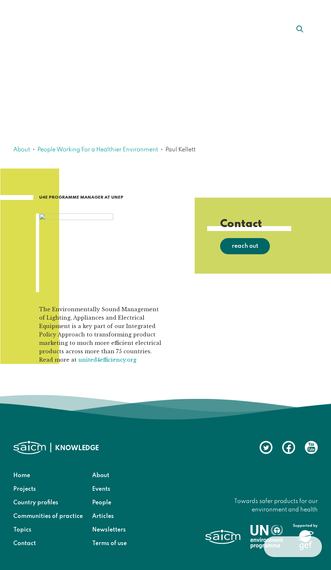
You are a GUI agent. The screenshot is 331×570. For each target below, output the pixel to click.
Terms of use (109, 543)
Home (21, 475)
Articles (103, 516)
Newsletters (109, 530)
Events (101, 489)
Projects (24, 489)
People (101, 503)
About (113, 29)
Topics (22, 530)
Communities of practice (48, 516)
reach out (245, 246)
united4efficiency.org (107, 359)
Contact (24, 543)
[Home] (48, 28)
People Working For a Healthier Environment (97, 150)
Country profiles (35, 503)
